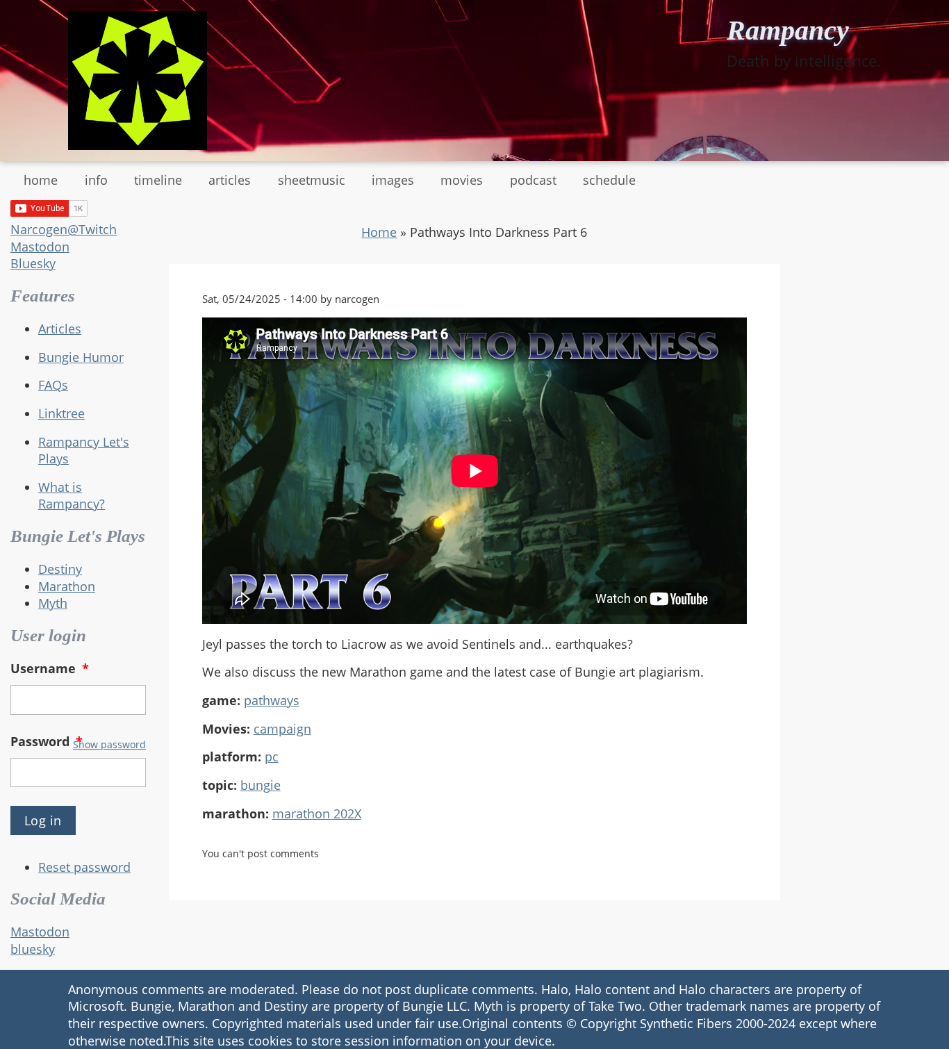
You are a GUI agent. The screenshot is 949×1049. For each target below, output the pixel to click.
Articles (59, 328)
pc (272, 756)
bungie (260, 785)
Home (379, 232)
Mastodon (39, 246)
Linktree (61, 413)
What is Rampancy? (71, 496)
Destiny (60, 569)
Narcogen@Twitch (63, 229)
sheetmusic (311, 180)
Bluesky (33, 263)
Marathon (66, 586)
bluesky (32, 949)
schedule (609, 180)
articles (229, 180)
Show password (109, 744)
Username (49, 668)
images (393, 180)
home (41, 180)
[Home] (137, 80)
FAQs (53, 385)
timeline (158, 180)
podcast (533, 180)
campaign (282, 728)
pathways (271, 700)
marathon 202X (316, 813)
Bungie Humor (81, 357)
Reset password (84, 867)
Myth (52, 603)
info (96, 180)
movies (461, 180)
